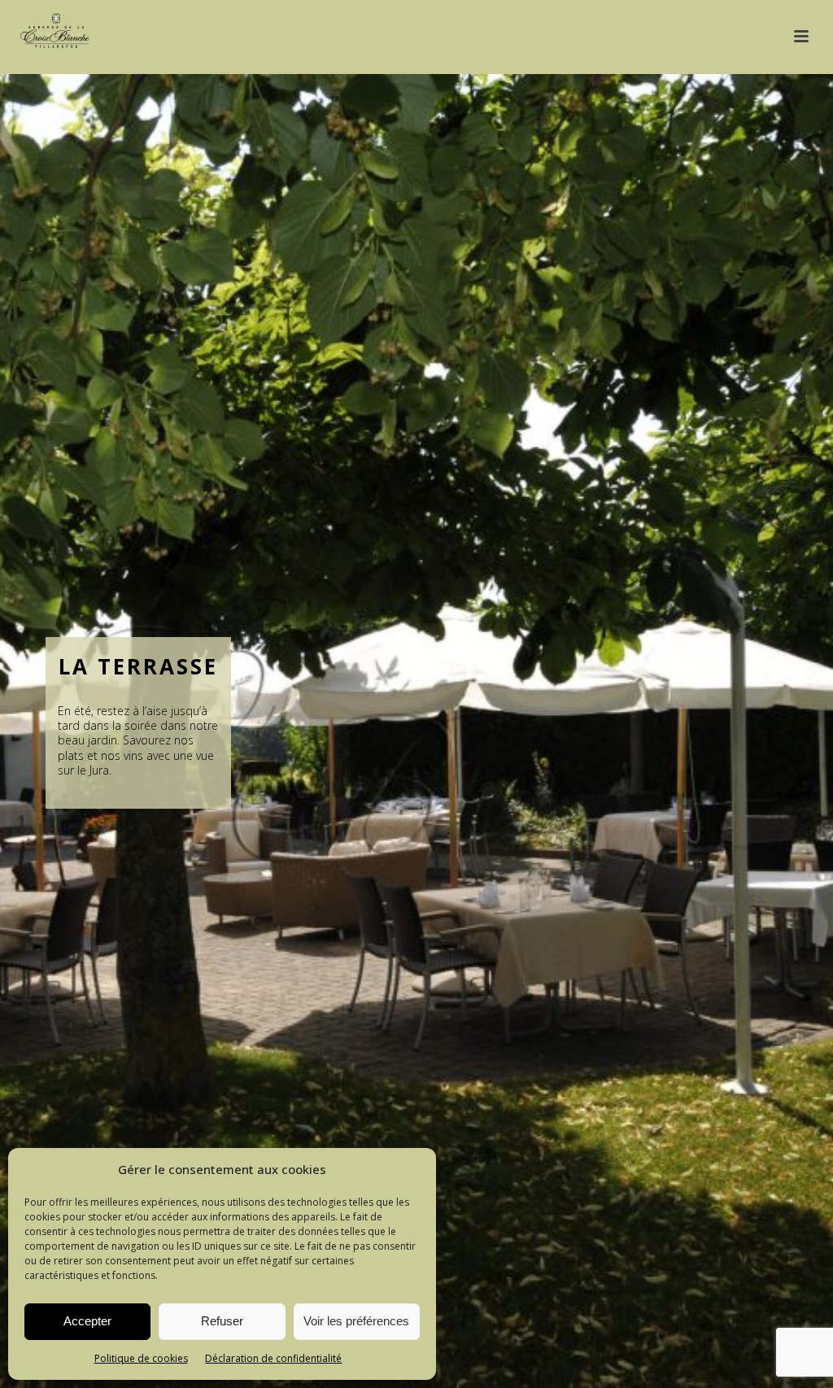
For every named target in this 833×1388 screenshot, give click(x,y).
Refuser (222, 1321)
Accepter (87, 1321)
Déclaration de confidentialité (273, 1358)
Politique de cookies (141, 1358)
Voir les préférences (356, 1321)
